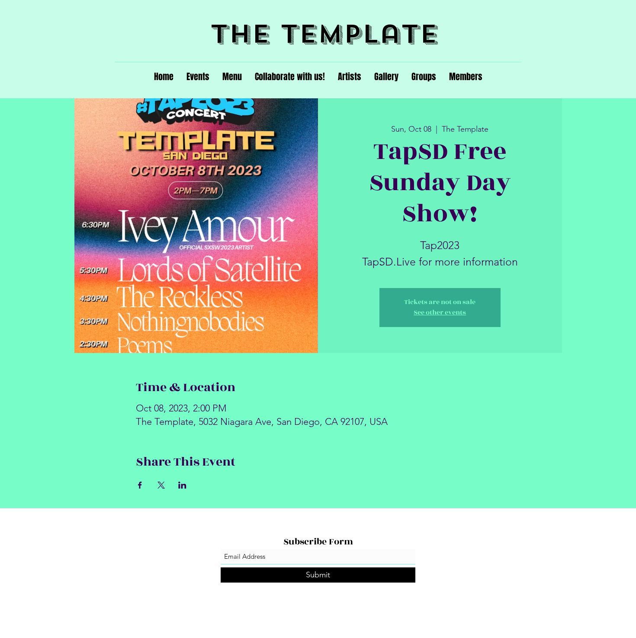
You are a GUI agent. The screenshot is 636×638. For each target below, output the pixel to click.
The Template (324, 34)
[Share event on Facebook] (140, 485)
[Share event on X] (161, 485)
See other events (440, 312)
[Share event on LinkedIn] (182, 485)
